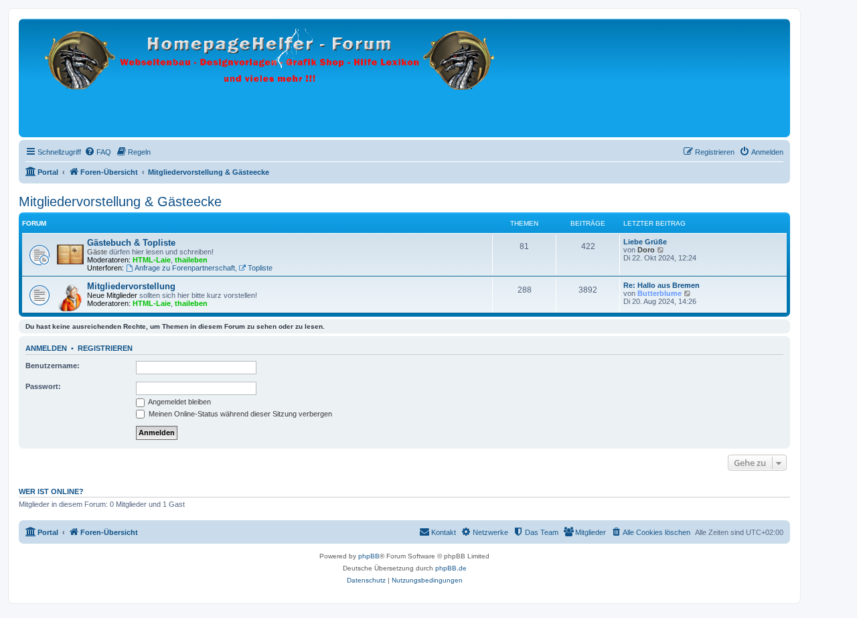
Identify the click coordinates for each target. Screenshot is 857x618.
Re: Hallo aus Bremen (661, 285)
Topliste (260, 268)
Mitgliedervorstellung (131, 286)
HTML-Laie (152, 260)
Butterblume (659, 293)
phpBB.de (451, 568)
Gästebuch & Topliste (131, 243)
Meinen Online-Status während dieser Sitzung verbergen (239, 414)
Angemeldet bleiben (179, 402)
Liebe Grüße (645, 242)
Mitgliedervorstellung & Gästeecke (120, 201)
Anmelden (46, 348)
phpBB (369, 556)
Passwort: (43, 386)
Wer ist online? (51, 491)
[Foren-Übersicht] (270, 78)
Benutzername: (52, 366)
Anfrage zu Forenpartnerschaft (185, 268)
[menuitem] (97, 152)
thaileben (191, 260)
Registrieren (105, 348)
